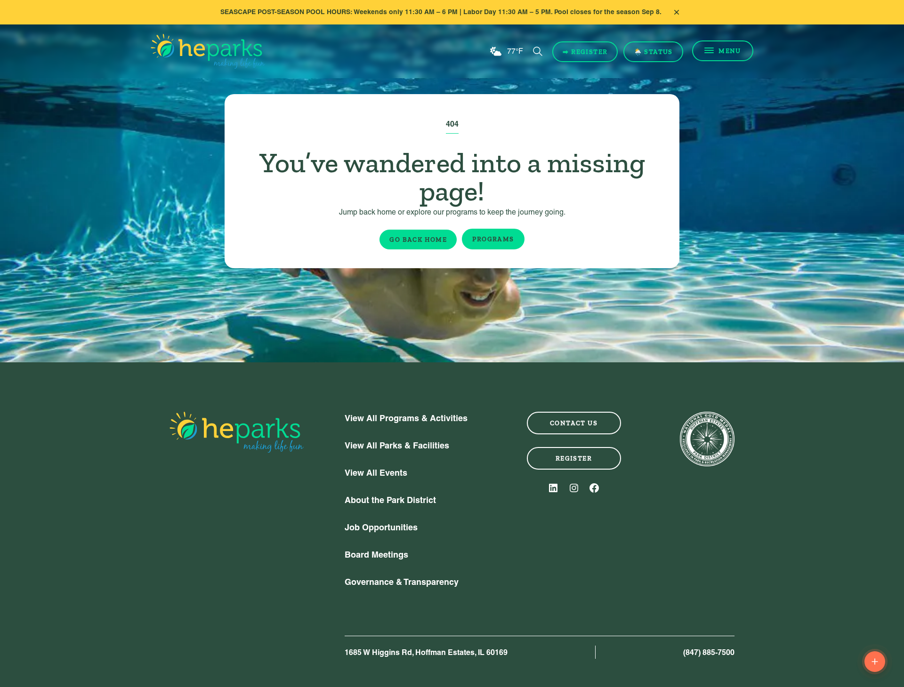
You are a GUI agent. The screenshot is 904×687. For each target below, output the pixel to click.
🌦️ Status (653, 52)
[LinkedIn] (553, 488)
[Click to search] (537, 51)
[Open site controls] (874, 661)
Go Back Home (418, 239)
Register (574, 458)
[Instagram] (574, 488)
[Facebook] (594, 488)
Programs (493, 239)
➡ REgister (585, 52)
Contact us (573, 423)
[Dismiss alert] (676, 12)
